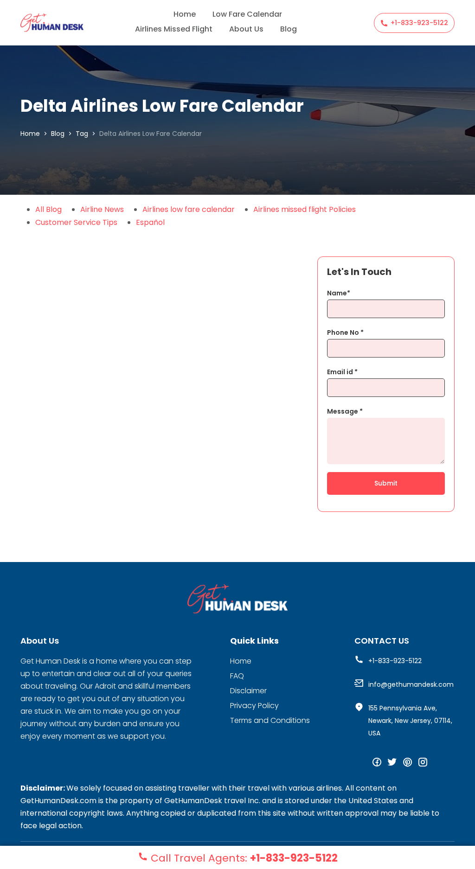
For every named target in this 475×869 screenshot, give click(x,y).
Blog (288, 29)
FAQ (237, 676)
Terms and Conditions (270, 720)
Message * (345, 411)
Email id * (342, 372)
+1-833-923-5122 (419, 22)
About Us (246, 29)
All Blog (48, 209)
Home (184, 14)
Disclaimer (248, 690)
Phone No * (345, 332)
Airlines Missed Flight (173, 29)
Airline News (102, 209)
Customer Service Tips (76, 222)
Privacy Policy (254, 705)
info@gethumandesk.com (411, 684)
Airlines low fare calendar (188, 209)
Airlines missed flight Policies (304, 209)
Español (150, 222)
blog (57, 133)
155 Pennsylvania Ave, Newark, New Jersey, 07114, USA (410, 720)
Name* (338, 293)
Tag (82, 133)
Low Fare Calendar (247, 14)
